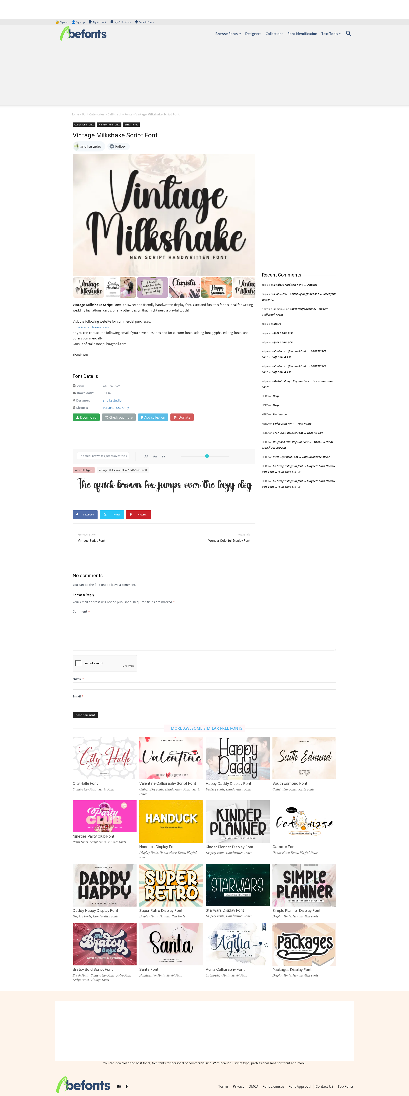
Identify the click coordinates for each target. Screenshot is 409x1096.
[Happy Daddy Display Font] (238, 758)
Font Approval (300, 1086)
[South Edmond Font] (304, 758)
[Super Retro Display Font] (171, 885)
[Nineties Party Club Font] (105, 816)
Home (75, 114)
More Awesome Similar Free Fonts (206, 728)
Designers (253, 33)
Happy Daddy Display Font (228, 783)
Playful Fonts (309, 852)
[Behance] (119, 1086)
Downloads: (85, 393)
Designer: (83, 400)
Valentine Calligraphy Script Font (167, 783)
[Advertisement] (204, 75)
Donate (184, 417)
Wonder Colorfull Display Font (229, 541)
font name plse (283, 333)
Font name (280, 414)
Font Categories (93, 114)
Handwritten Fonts (109, 124)
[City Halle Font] (105, 758)
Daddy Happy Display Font (95, 910)
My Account (99, 22)
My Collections (122, 22)
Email (78, 696)
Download (88, 417)
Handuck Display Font (158, 846)
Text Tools (329, 33)
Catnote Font (284, 846)
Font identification (302, 33)
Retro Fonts (80, 842)
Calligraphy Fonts (120, 114)
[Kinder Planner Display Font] (238, 821)
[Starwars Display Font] (238, 885)
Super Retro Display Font (161, 910)
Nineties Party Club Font (93, 836)
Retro (277, 324)
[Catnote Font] (304, 821)
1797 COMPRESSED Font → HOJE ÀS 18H (298, 433)
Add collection (154, 417)
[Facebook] (127, 1086)
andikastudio (112, 400)
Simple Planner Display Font (296, 910)
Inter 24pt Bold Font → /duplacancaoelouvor (301, 457)
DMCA (253, 1086)
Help (276, 396)
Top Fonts (346, 1086)
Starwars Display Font (225, 910)
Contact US (324, 1086)
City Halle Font (85, 783)
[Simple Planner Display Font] (304, 885)
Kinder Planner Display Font (229, 847)
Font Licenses (273, 1086)
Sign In (61, 22)
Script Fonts (131, 124)
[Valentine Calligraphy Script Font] (171, 758)
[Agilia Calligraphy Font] (238, 944)
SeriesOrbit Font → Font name (292, 423)
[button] (348, 35)
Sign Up (78, 22)
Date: (80, 386)
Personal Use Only (116, 408)
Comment (81, 611)
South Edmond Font (289, 783)
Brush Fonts (81, 975)
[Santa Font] (171, 944)
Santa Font (148, 969)
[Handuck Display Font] (171, 821)
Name (78, 679)
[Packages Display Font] (304, 944)
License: (82, 408)
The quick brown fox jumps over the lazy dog (164, 485)
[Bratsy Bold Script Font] (105, 944)
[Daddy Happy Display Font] (105, 885)
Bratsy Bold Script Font (93, 969)
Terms (223, 1086)
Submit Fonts (146, 22)
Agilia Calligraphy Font (225, 969)
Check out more (120, 417)
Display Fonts (215, 789)
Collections (274, 33)
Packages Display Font (292, 969)
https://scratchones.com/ (91, 327)
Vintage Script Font (91, 541)
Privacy (238, 1086)
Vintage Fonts (117, 842)
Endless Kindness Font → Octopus (295, 285)
